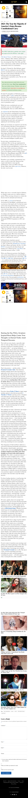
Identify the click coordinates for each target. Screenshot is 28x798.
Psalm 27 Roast (14, 391)
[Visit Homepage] (14, 2)
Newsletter (21, 782)
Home (2, 21)
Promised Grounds (9, 550)
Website (2, 753)
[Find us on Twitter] (11, 794)
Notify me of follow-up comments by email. (9, 765)
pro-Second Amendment (7, 275)
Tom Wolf (20, 248)
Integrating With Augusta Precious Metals (11, 782)
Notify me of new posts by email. (7, 769)
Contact (19, 781)
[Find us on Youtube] (12, 794)
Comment (3, 725)
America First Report (15, 791)
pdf (12, 95)
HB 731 (6, 258)
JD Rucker (17, 787)
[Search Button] (26, 2)
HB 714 (24, 258)
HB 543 (3, 70)
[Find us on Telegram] (14, 794)
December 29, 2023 (5, 32)
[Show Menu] (1, 2)
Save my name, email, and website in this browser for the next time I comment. (14, 760)
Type (4, 21)
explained (5, 111)
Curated (7, 21)
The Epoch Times (6, 57)
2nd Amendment (7, 711)
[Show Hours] (14, 285)
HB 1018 (10, 258)
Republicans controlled (19, 243)
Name (2, 742)
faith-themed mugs (10, 508)
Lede (16, 711)
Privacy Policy (13, 783)
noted (11, 200)
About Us (4, 781)
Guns (12, 711)
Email (2, 747)
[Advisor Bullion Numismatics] (14, 266)
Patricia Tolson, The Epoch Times (10, 31)
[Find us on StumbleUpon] (16, 794)
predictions (21, 277)
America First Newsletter (12, 781)
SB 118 (5, 274)
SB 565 (3, 247)
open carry (18, 166)
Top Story (3, 713)
